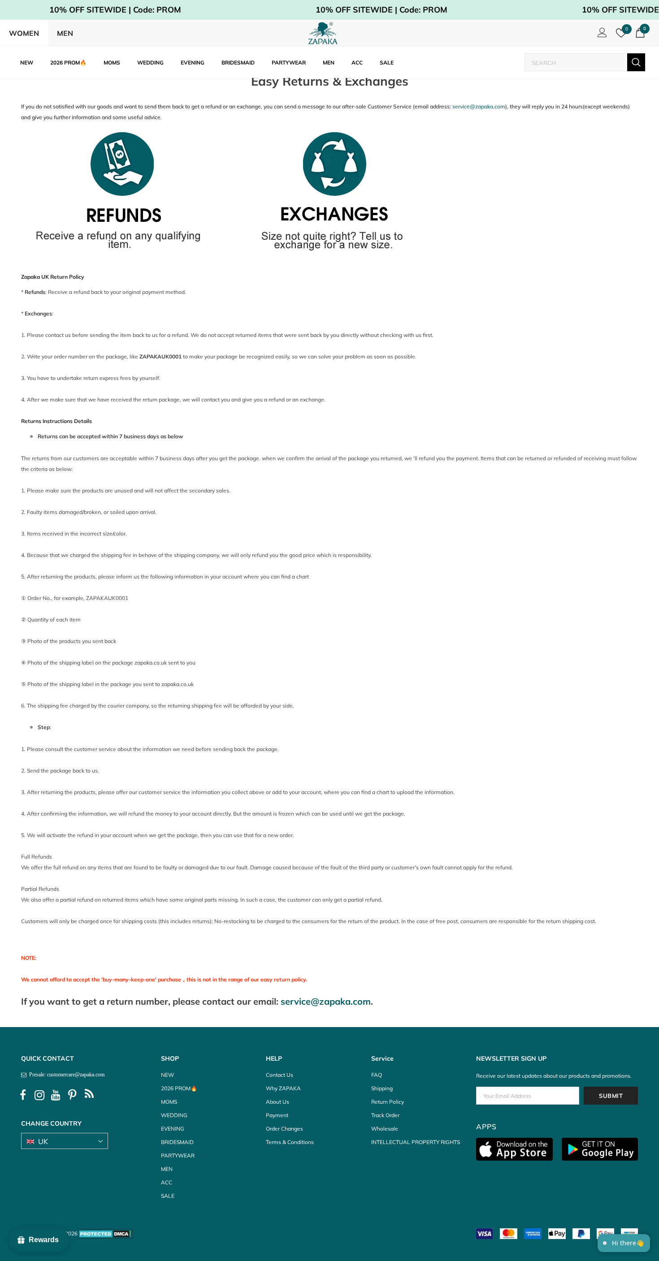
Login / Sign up (600, 35)
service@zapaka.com (478, 106)
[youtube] (56, 1095)
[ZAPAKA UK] (323, 33)
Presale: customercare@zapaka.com (65, 1074)
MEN (65, 33)
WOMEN (24, 33)
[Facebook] (23, 1095)
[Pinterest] (73, 1095)
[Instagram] (39, 1095)
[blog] (89, 1095)
